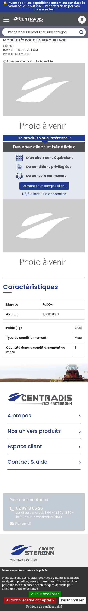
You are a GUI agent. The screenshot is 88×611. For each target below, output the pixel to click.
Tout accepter (46, 594)
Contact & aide (27, 461)
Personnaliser (72, 600)
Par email (23, 523)
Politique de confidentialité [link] (44, 606)
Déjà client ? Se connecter (44, 193)
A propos (19, 415)
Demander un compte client (44, 186)
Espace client (24, 446)
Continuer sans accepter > (31, 600)
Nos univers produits (34, 431)
